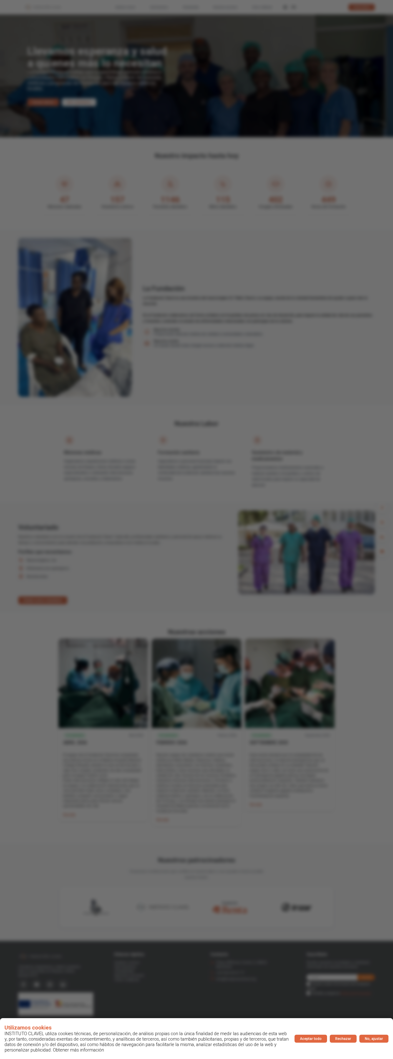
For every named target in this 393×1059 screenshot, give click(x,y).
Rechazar (343, 1039)
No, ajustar (374, 1039)
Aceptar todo (311, 1039)
